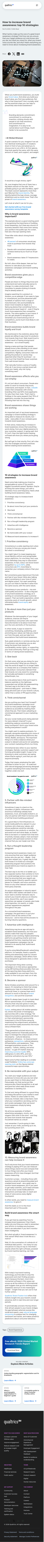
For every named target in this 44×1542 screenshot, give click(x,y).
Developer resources (11, 1505)
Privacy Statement (10, 1532)
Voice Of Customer (30, 1437)
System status (9, 1514)
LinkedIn (34, 388)
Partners (26, 1510)
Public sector (8, 1475)
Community (8, 1490)
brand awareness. (19, 199)
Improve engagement (11, 1442)
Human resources (30, 1482)
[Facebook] (9, 1521)
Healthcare (8, 1468)
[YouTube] (23, 1521)
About (26, 1490)
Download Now (13, 1350)
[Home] (9, 5)
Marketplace (28, 1504)
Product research (30, 1475)
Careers (26, 1500)
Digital (26, 1478)
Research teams (29, 1472)
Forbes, (8, 1010)
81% (18, 567)
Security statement (10, 1536)
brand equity (23, 602)
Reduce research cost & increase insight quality (11, 1448)
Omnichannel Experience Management (28, 1442)
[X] (14, 1521)
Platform (27, 1497)
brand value (13, 97)
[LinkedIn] (18, 1521)
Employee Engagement (32, 1448)
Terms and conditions (26, 1532)
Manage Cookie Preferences (29, 1536)
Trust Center (28, 1513)
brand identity (24, 193)
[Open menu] (37, 5)
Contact (26, 1494)
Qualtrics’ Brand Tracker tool (16, 1296)
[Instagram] (5, 1521)
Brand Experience (15, 1330)
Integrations (28, 1507)
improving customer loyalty (15, 1052)
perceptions (19, 1041)
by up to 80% (19, 565)
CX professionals (30, 1468)
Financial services (10, 1472)
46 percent (11, 241)
